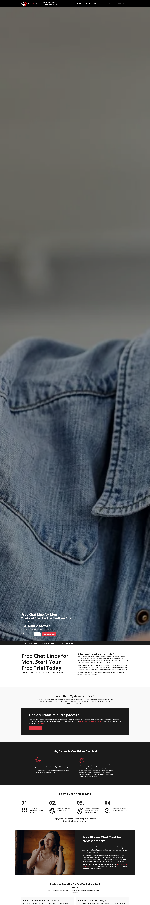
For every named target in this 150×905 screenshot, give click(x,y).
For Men (88, 4)
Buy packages (35, 728)
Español (122, 4)
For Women (80, 4)
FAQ (95, 4)
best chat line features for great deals (90, 721)
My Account (112, 4)
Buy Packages (102, 4)
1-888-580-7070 (50, 4)
